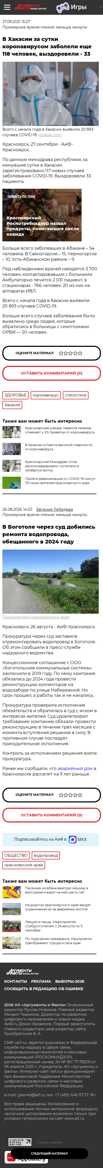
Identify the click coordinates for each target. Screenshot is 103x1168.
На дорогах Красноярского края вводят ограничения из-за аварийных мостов (58, 907)
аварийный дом (75, 768)
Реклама (41, 981)
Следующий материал (49, 1153)
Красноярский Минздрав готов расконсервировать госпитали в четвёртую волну (52, 466)
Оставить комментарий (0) (51, 373)
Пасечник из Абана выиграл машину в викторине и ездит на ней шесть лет (56, 890)
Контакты (15, 981)
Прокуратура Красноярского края (35, 617)
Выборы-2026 (69, 981)
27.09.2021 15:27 (16, 21)
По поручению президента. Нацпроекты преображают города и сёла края (58, 941)
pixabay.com (50, 135)
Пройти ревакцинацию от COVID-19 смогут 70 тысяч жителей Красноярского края (60, 481)
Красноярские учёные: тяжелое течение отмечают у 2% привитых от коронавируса (60, 430)
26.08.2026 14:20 (17, 509)
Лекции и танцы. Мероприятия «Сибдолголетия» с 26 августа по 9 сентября (53, 926)
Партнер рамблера (49, 1142)
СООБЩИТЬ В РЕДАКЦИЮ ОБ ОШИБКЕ (43, 988)
